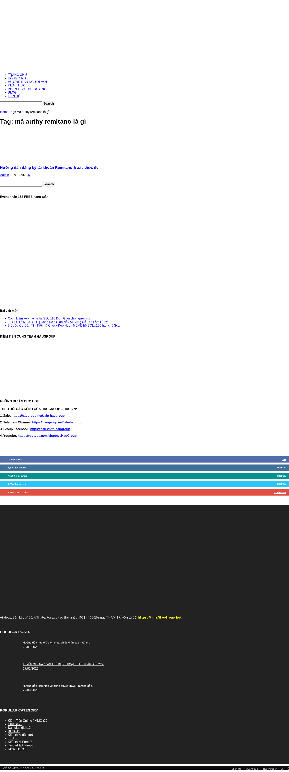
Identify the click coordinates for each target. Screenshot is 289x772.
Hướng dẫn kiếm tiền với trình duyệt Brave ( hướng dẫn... (58, 685)
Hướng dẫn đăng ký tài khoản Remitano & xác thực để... (50, 167)
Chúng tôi (237, 768)
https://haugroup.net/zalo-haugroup (38, 415)
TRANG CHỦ (17, 74)
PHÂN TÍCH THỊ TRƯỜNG (27, 89)
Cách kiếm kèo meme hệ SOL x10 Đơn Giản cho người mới (49, 318)
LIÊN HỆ (14, 96)
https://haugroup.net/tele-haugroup (58, 422)
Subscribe (280, 492)
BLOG (12, 92)
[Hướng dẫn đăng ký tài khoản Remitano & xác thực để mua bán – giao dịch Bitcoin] (32, 160)
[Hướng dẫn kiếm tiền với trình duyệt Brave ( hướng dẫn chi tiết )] (10, 641)
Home (4, 112)
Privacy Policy (269, 768)
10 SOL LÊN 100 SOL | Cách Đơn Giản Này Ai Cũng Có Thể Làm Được (58, 322)
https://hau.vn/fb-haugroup (50, 429)
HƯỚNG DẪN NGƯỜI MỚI (27, 82)
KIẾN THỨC (17, 85)
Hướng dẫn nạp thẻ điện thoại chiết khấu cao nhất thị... (57, 642)
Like (284, 459)
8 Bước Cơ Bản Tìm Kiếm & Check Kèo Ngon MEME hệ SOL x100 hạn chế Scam (65, 325)
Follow (281, 467)
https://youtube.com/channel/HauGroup (47, 435)
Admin (4, 175)
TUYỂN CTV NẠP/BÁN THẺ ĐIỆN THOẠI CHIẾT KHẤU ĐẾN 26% (63, 664)
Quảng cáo (252, 768)
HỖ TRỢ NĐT (18, 78)
